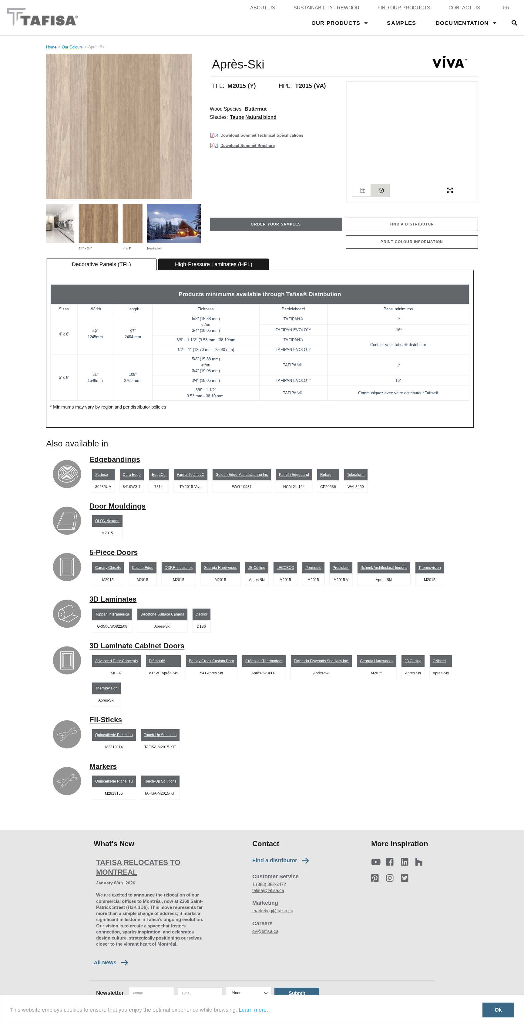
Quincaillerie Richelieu (114, 735)
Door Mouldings (117, 506)
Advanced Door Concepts (116, 661)
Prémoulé (313, 568)
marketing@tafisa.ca (272, 910)
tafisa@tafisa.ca (268, 890)
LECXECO (285, 568)
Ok (498, 1010)
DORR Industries (179, 568)
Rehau (325, 474)
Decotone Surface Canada (162, 614)
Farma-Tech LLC (190, 474)
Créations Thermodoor (264, 661)
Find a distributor (274, 860)
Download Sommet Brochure (247, 145)
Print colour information (412, 242)
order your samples (276, 224)
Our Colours (72, 47)
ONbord (439, 661)
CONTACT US (464, 7)
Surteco (101, 474)
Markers (103, 766)
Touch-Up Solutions (160, 735)
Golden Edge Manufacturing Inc (242, 474)
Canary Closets (108, 568)
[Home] (42, 23)
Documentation (462, 23)
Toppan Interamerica (112, 614)
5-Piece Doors (113, 552)
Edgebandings (114, 459)
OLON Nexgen (107, 521)
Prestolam (341, 568)
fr (506, 7)
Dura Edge (132, 474)
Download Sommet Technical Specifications (261, 135)
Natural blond (261, 117)
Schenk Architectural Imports (384, 568)
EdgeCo (159, 474)
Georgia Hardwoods (220, 568)
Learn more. (253, 1010)
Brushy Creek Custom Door (211, 661)
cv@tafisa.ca (265, 931)
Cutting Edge (142, 568)
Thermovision (429, 568)
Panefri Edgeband (294, 474)
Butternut (256, 109)
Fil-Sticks (105, 720)
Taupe (237, 117)
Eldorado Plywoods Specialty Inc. (321, 661)
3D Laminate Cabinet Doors (136, 646)
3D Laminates (112, 599)
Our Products (336, 23)
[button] (123, 126)
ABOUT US (262, 7)
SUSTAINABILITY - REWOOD (326, 7)
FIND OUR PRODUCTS (404, 7)
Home (51, 47)
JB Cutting (256, 568)
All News (105, 963)
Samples (401, 23)
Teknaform (355, 474)
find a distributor (412, 224)
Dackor (201, 614)
